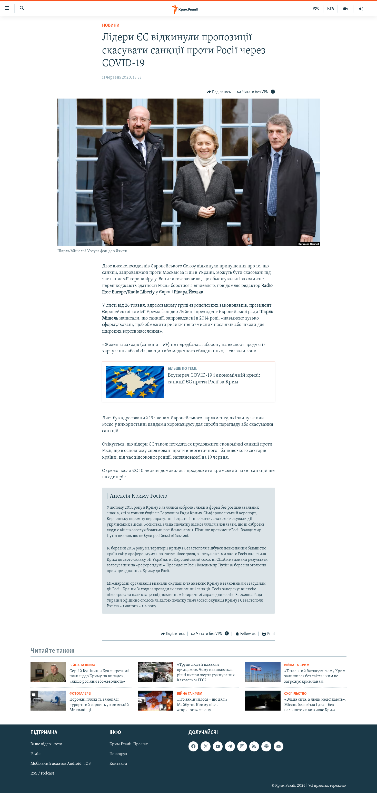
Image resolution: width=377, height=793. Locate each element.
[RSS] (254, 746)
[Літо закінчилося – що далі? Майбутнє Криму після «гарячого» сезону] (155, 701)
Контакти (118, 764)
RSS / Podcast (42, 774)
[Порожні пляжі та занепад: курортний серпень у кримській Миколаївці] (48, 701)
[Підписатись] (278, 746)
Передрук (118, 754)
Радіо (36, 754)
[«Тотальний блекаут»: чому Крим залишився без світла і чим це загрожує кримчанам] (263, 672)
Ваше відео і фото (46, 744)
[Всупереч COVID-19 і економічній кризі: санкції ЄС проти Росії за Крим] (135, 382)
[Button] (219, 92)
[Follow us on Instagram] (242, 746)
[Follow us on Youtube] (218, 746)
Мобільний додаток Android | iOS (61, 764)
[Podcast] (266, 746)
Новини (111, 25)
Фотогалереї (80, 694)
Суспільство (295, 694)
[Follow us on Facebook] (193, 746)
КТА (330, 9)
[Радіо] (361, 8)
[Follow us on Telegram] (230, 746)
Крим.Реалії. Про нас (129, 744)
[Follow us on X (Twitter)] (205, 746)
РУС (316, 9)
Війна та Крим (82, 665)
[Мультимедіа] (345, 8)
